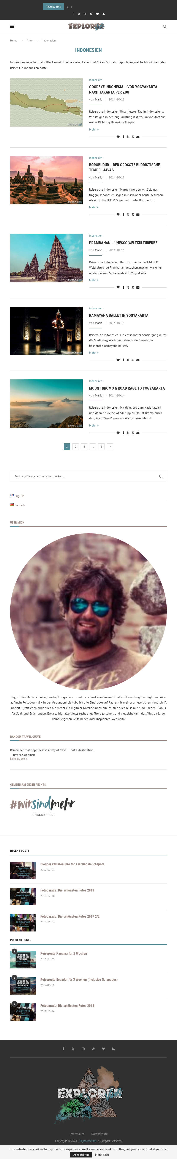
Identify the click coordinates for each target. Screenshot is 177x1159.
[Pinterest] (91, 14)
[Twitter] (78, 14)
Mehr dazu (102, 1154)
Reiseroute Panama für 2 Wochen (63, 953)
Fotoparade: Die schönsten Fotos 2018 (67, 890)
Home (13, 40)
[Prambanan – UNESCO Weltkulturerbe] (46, 258)
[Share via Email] (137, 137)
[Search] (165, 26)
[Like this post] (118, 137)
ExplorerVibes (87, 1141)
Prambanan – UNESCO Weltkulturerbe (123, 242)
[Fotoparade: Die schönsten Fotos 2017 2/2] (23, 922)
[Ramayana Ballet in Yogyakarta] (46, 331)
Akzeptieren (81, 1155)
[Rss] (104, 14)
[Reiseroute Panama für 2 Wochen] (23, 959)
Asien (30, 40)
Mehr (92, 129)
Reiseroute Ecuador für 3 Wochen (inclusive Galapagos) (79, 980)
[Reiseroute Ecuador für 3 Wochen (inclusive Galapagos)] (23, 986)
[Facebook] (73, 14)
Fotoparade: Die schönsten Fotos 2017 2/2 (70, 916)
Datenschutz (99, 1134)
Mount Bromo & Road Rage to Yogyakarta (127, 388)
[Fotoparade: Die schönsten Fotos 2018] (23, 896)
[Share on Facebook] (123, 137)
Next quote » (18, 759)
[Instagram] (85, 14)
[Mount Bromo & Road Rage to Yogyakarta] (46, 403)
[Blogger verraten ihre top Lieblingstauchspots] (23, 870)
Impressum (77, 1134)
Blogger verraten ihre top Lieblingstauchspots (72, 864)
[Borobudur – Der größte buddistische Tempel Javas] (46, 180)
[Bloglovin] (97, 14)
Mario (99, 99)
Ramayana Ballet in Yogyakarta (119, 315)
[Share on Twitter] (128, 137)
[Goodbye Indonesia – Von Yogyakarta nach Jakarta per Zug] (46, 102)
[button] (67, 6)
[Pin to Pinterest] (133, 137)
